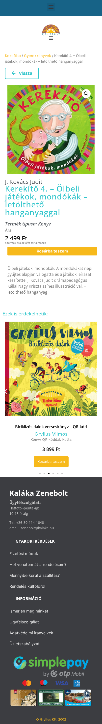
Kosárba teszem (52, 251)
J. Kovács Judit (24, 181)
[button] (51, 7)
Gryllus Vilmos (42, 434)
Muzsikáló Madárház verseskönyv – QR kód (51, 426)
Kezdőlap (13, 56)
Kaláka (68, 434)
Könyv (44, 223)
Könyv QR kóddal (51, 439)
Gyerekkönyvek (37, 56)
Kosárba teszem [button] (51, 461)
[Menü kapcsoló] (51, 37)
